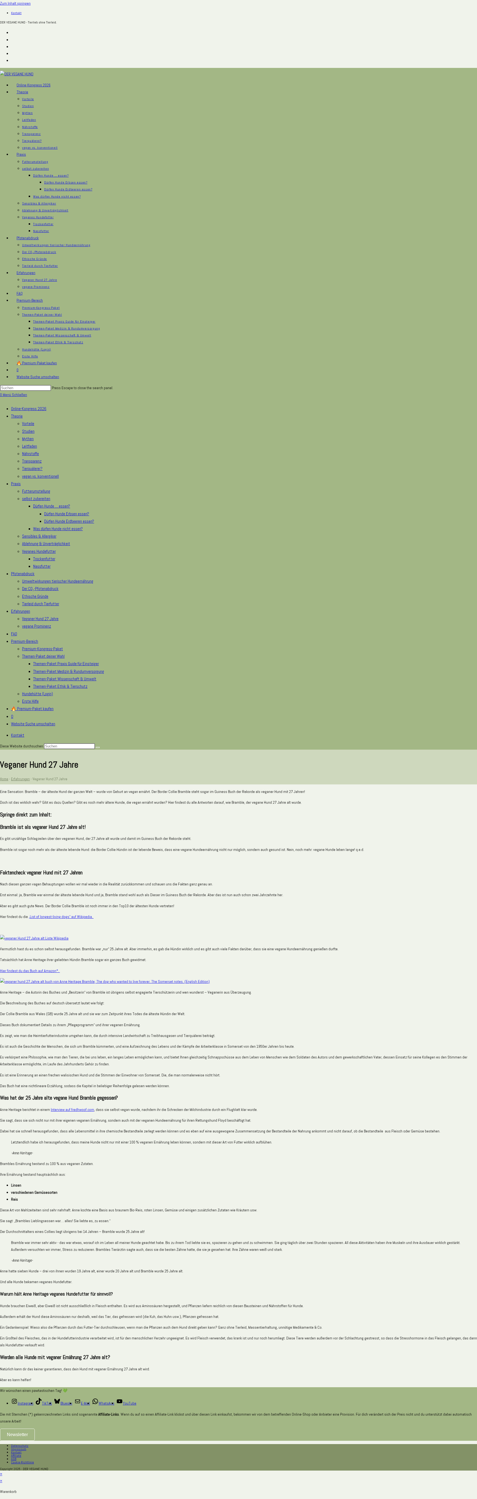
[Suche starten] (98, 747)
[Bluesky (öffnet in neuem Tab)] (13, 46)
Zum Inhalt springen (15, 3)
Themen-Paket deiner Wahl (43, 656)
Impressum (18, 1449)
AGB (13, 1459)
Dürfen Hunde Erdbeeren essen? (69, 521)
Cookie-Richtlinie (22, 1462)
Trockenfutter (44, 558)
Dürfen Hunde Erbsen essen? (66, 513)
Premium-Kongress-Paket (42, 648)
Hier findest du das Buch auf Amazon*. (30, 970)
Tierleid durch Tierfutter (40, 603)
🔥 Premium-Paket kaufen (32, 708)
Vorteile (28, 423)
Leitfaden (29, 446)
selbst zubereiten (36, 498)
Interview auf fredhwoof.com (72, 1109)
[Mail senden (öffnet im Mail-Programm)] (13, 53)
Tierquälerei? (32, 468)
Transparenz (32, 461)
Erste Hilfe (30, 701)
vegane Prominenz (36, 626)
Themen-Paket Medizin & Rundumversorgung (68, 671)
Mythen (28, 438)
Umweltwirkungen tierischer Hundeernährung (57, 581)
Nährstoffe (30, 453)
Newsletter (17, 1434)
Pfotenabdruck (23, 573)
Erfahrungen (20, 611)
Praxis (16, 483)
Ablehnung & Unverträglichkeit (46, 543)
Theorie (17, 416)
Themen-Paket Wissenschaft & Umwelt (64, 678)
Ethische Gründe (35, 596)
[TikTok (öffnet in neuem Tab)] (13, 60)
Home (4, 779)
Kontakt (16, 13)
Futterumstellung (36, 491)
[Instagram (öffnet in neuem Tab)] (13, 32)
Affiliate (16, 1455)
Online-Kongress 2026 (28, 408)
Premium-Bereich (24, 641)
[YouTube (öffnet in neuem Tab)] (13, 39)
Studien (28, 431)
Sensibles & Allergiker (39, 536)
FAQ (14, 633)
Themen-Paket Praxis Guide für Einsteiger (66, 663)
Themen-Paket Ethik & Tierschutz (60, 686)
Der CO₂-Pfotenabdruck (40, 588)
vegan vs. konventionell (40, 476)
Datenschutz (19, 1446)
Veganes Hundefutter (39, 551)
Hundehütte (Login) (37, 693)
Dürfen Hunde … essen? (51, 506)
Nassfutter (42, 566)
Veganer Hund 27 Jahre (40, 618)
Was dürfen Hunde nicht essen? (58, 528)
